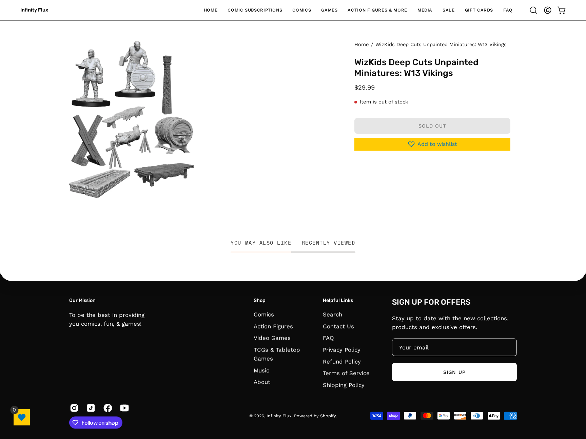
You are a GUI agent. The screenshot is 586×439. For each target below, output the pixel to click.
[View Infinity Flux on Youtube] (123, 408)
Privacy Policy (341, 349)
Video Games (272, 338)
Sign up (454, 372)
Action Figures (273, 326)
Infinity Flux (34, 10)
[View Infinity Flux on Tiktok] (90, 408)
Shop (260, 300)
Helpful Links (338, 300)
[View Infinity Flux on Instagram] (73, 408)
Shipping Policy (344, 385)
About (262, 382)
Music (261, 370)
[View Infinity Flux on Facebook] (107, 408)
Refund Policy (342, 361)
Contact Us (338, 326)
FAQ (328, 338)
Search (332, 314)
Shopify (328, 415)
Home (361, 44)
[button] (254, 10)
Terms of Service (346, 373)
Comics (264, 314)
